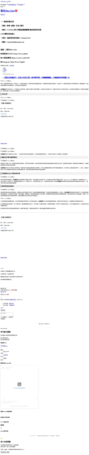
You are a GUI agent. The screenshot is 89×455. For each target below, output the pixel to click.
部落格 (5, 70)
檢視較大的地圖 (4, 143)
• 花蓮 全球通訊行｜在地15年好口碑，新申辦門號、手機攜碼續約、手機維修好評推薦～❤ (36, 77)
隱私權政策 (52, 435)
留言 (14, 299)
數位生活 (11, 303)
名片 (4, 71)
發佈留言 (3, 318)
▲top (2, 307)
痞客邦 (11, 299)
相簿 (4, 68)
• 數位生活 (11, 305)
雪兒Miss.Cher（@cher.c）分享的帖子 (19, 406)
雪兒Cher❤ (3, 291)
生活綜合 (12, 65)
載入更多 (3, 310)
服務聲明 (58, 435)
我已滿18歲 (3, 452)
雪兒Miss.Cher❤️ (9, 10)
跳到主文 (3, 14)
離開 (8, 452)
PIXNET (34, 435)
